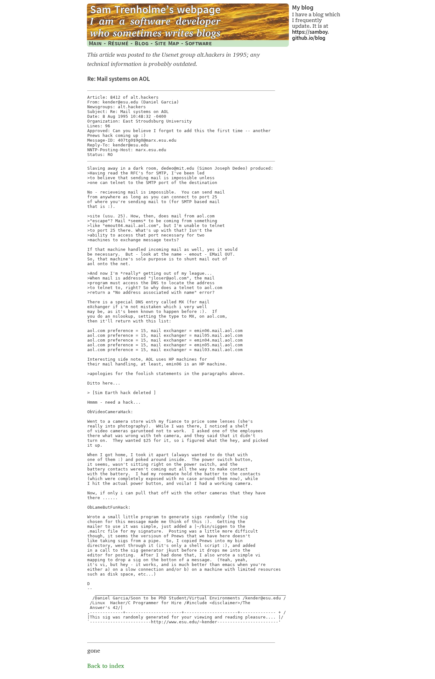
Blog (142, 43)
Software (198, 43)
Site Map (167, 43)
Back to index (105, 665)
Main (95, 43)
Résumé (118, 43)
